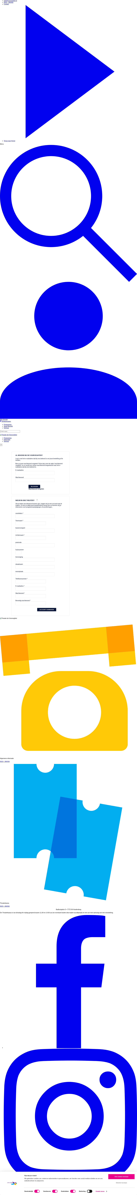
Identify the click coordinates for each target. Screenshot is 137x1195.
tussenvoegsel (20, 528)
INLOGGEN (34, 486)
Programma (7, 438)
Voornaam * (19, 520)
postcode (18, 542)
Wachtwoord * (20, 593)
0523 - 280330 (5, 761)
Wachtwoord (19, 477)
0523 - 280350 (5, 906)
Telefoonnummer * (21, 579)
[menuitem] (10, 1)
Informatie (7, 439)
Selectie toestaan (121, 1183)
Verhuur (6, 441)
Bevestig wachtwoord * (23, 600)
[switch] (55, 1191)
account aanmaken (47, 609)
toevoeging (19, 557)
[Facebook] (70, 1047)
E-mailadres (19, 470)
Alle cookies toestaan (121, 1176)
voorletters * (19, 513)
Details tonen (100, 1191)
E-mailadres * (19, 586)
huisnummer (19, 549)
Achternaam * (19, 535)
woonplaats (19, 571)
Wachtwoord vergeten (36, 489)
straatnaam (19, 564)
